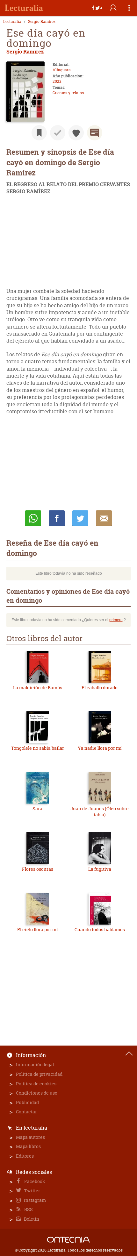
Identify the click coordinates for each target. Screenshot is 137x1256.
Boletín (31, 1219)
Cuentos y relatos (68, 93)
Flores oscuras (37, 869)
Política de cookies (36, 1084)
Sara (37, 808)
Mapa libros (28, 1146)
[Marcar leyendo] (39, 132)
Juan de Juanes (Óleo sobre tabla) (99, 811)
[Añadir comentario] (94, 132)
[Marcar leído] (57, 132)
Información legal (35, 1064)
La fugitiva (99, 869)
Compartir (57, 518)
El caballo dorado (100, 688)
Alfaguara (62, 70)
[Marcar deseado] (76, 132)
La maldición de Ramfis (37, 688)
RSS (28, 1209)
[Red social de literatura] (24, 8)
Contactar (26, 1112)
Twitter (31, 1191)
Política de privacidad (39, 1074)
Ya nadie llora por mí (100, 748)
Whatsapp (33, 518)
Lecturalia (12, 21)
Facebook (34, 1181)
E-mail (104, 518)
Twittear (80, 518)
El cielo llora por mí (37, 929)
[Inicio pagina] (129, 1053)
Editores (25, 1156)
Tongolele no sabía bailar (37, 748)
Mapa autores (30, 1137)
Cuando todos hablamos (100, 929)
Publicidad (27, 1102)
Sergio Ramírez (41, 21)
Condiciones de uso (36, 1093)
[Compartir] (97, 8)
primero (116, 620)
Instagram (34, 1200)
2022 (57, 81)
